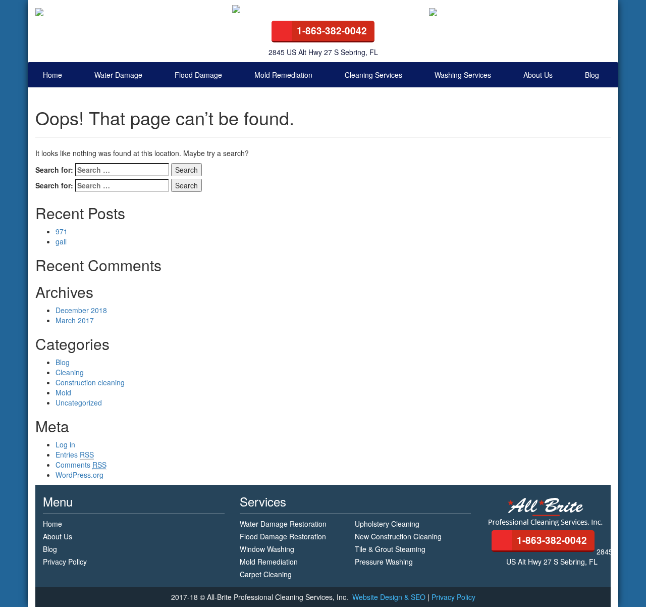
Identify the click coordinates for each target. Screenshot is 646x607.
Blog (592, 75)
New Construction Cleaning (398, 536)
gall (61, 241)
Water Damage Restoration (283, 524)
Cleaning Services (373, 75)
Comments (81, 465)
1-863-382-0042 (332, 30)
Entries (75, 454)
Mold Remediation (283, 75)
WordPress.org (79, 475)
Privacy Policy (65, 562)
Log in (65, 444)
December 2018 (81, 310)
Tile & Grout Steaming (390, 549)
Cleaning (70, 372)
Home (52, 75)
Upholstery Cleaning (387, 524)
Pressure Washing (384, 562)
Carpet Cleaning (266, 574)
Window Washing (267, 549)
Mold (63, 392)
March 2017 (75, 320)
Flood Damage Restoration (283, 536)
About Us (538, 75)
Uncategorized (79, 402)
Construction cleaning (90, 382)
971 (62, 231)
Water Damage (118, 75)
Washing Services (463, 75)
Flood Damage (198, 75)
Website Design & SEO (389, 597)
